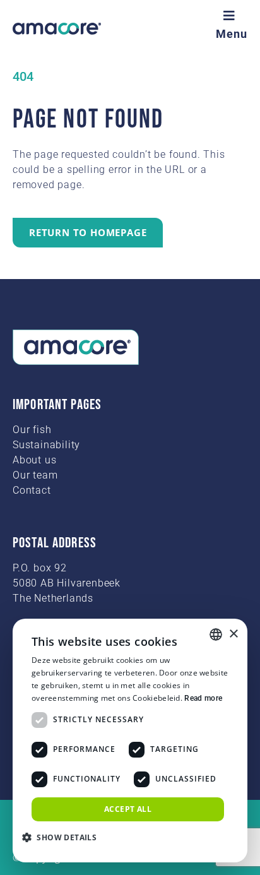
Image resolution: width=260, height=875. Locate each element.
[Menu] (231, 15)
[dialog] (130, 740)
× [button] (233, 634)
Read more (203, 698)
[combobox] (216, 634)
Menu (231, 33)
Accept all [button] (127, 809)
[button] (64, 837)
